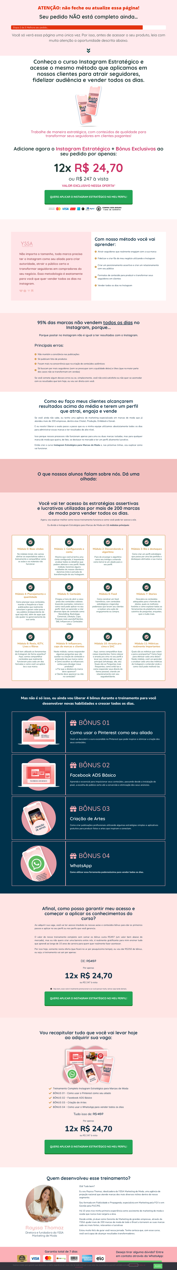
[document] (88, 635)
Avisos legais (133, 1265)
